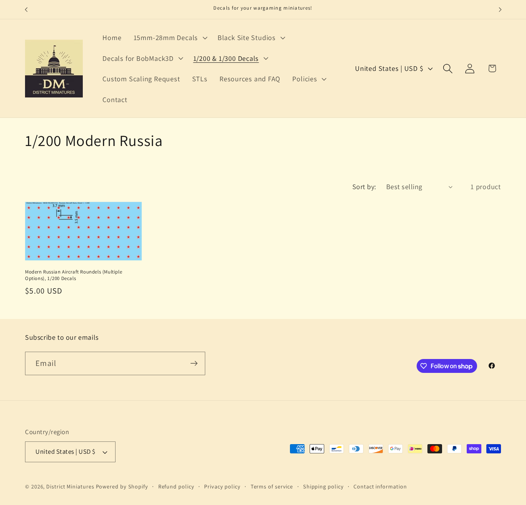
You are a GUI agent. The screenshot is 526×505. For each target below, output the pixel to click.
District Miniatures (70, 486)
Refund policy (176, 486)
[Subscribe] (194, 363)
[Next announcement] (500, 9)
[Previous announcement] (26, 9)
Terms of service (272, 486)
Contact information (380, 486)
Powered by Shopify (122, 486)
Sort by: (364, 186)
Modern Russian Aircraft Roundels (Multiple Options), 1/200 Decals (73, 275)
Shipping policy (323, 486)
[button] (169, 37)
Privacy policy (222, 486)
